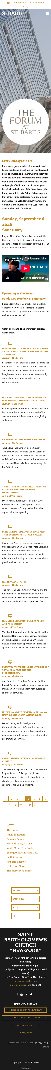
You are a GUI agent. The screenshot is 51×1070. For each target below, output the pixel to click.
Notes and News (16, 866)
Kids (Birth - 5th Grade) (20, 843)
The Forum (17, 358)
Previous (5, 799)
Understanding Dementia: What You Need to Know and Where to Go (25, 714)
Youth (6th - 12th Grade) (20, 848)
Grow (10, 824)
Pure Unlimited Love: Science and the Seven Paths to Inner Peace (23, 533)
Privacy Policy (25, 1032)
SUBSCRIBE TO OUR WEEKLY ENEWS (25, 1010)
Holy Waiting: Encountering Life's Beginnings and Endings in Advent (24, 399)
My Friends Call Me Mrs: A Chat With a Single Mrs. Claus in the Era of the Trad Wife (25, 351)
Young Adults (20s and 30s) (22, 852)
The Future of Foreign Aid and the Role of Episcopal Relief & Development (24, 489)
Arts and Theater (16, 861)
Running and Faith (14, 581)
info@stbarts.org (18, 984)
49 (30, 804)
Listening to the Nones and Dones (23, 439)
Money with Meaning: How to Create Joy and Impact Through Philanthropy (25, 670)
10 (21, 804)
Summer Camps (15, 839)
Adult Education (16, 834)
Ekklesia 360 (25, 1068)
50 (35, 804)
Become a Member (25, 1025)
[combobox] (25, 890)
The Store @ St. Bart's (19, 870)
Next (41, 804)
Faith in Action (15, 857)
